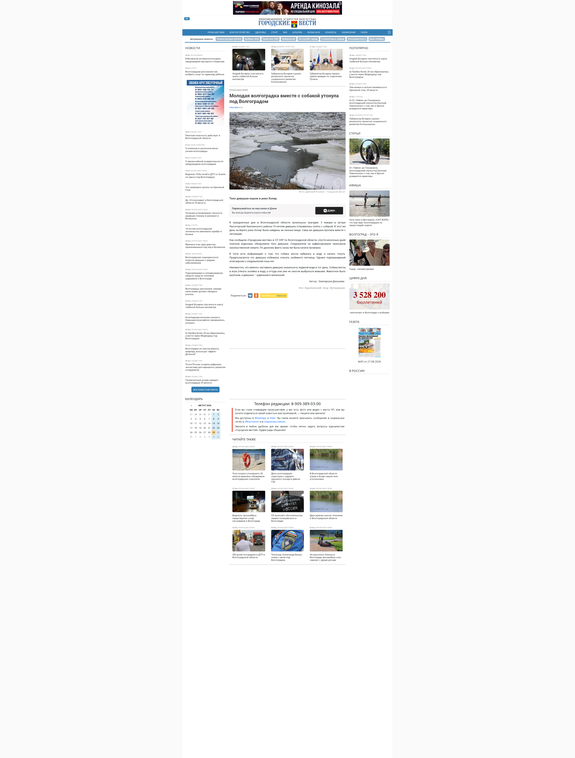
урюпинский (313, 287)
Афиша (355, 185)
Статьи (354, 133)
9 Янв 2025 (233, 107)
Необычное (313, 32)
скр (326, 287)
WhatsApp (261, 418)
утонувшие (338, 287)
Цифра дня (358, 278)
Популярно (358, 48)
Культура (297, 32)
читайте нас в (273, 295)
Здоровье (260, 32)
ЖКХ (285, 32)
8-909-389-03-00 (306, 403)
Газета (364, 32)
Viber (273, 418)
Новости (192, 48)
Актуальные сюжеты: (201, 39)
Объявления (348, 32)
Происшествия (216, 32)
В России (356, 371)
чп (301, 287)
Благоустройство (240, 32)
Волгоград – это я (363, 234)
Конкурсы (330, 32)
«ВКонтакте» (252, 421)
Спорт (274, 32)
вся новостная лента (205, 389)
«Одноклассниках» (275, 421)
